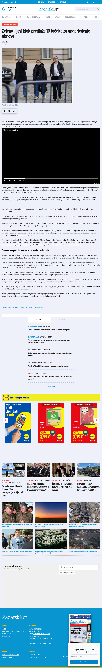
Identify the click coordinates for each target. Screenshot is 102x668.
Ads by (96, 183)
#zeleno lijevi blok (40, 307)
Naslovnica (6, 17)
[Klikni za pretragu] (98, 9)
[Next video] (9, 181)
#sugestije (29, 307)
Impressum (62, 2)
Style (57, 17)
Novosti (19, 17)
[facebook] (87, 1)
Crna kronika (70, 17)
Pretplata (41, 2)
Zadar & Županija (33, 17)
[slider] (51, 178)
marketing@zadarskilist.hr (41, 634)
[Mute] (15, 181)
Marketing (51, 2)
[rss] (99, 1)
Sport (48, 17)
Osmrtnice (85, 17)
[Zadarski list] (49, 9)
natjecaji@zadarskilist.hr (36, 636)
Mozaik (96, 17)
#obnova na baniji (18, 307)
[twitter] (93, 1)
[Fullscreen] (97, 181)
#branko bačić (6, 307)
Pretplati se (84, 662)
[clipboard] (14, 111)
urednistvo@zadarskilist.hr (10, 655)
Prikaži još (50, 386)
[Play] (4, 181)
